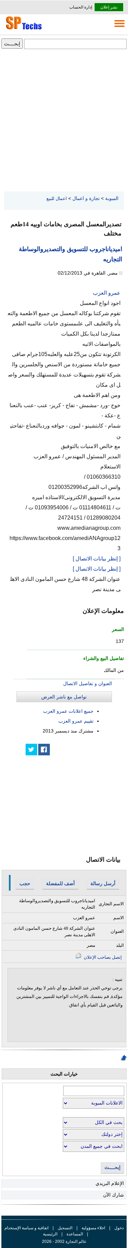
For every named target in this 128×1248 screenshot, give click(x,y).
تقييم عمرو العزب (76, 721)
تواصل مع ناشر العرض (64, 696)
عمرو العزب (106, 293)
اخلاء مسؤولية (93, 1228)
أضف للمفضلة (60, 883)
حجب (24, 883)
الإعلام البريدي (110, 1183)
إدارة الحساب (80, 7)
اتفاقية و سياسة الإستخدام (26, 1228)
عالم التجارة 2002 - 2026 (64, 1241)
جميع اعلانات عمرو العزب (68, 711)
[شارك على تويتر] (31, 749)
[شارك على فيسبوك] (44, 749)
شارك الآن (113, 1195)
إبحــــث (112, 1167)
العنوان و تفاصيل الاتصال (87, 683)
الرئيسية (50, 1234)
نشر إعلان (108, 7)
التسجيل (65, 1228)
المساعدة (75, 1234)
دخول (119, 1228)
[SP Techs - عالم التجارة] (23, 29)
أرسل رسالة (102, 883)
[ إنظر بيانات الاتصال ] (96, 558)
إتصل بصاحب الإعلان (102, 957)
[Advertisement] (64, 121)
